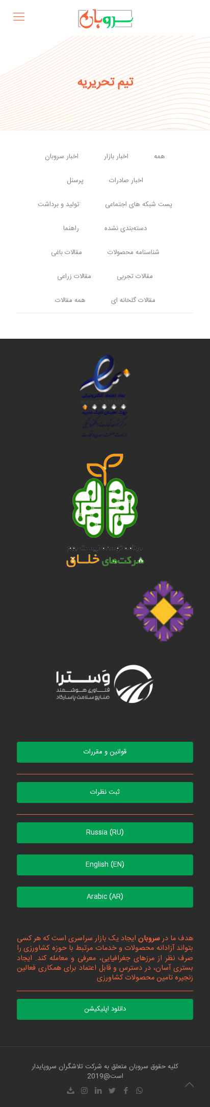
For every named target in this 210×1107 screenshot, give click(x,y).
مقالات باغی (66, 252)
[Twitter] (112, 1091)
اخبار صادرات (126, 180)
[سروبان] (105, 18)
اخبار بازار (116, 156)
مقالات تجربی (135, 276)
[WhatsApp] (139, 1091)
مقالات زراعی (74, 276)
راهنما (71, 228)
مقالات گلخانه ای (133, 300)
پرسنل (75, 180)
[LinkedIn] (98, 1091)
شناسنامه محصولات (134, 252)
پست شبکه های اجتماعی (138, 204)
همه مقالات (70, 300)
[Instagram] (84, 1091)
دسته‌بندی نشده (125, 228)
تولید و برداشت (59, 204)
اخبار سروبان (61, 156)
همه (159, 156)
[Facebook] (125, 1091)
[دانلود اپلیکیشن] (70, 1091)
